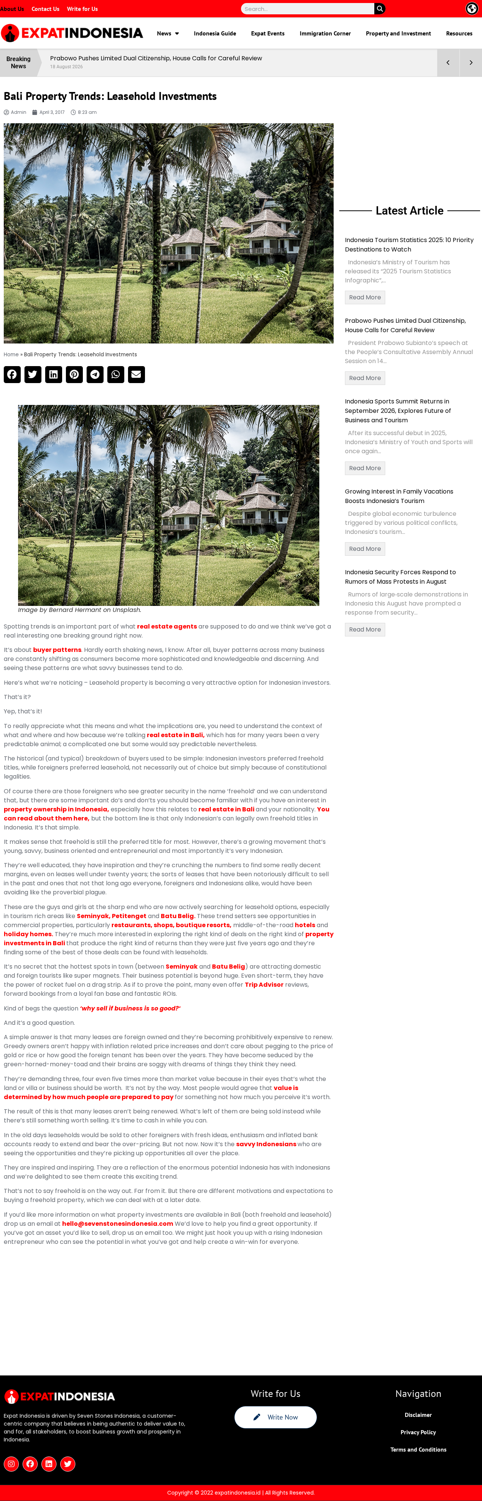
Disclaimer (418, 1414)
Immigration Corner (325, 33)
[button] (12, 374)
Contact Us (45, 8)
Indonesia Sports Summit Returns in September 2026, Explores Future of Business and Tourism (398, 411)
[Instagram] (11, 1464)
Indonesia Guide (215, 33)
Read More (365, 297)
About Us (12, 8)
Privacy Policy (418, 1432)
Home (11, 354)
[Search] (380, 8)
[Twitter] (67, 1464)
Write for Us (82, 8)
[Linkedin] (48, 1464)
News (164, 33)
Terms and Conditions (418, 1449)
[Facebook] (30, 1464)
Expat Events (268, 33)
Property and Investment (398, 33)
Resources (459, 33)
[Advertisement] (409, 139)
